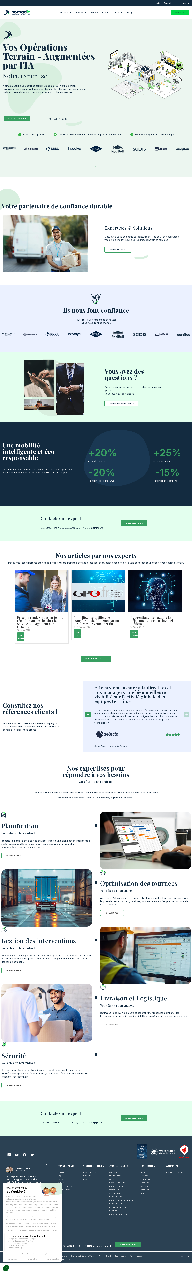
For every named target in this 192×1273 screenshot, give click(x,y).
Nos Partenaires (90, 1172)
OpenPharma (115, 1190)
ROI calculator (63, 1190)
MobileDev (145, 1190)
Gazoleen (113, 1179)
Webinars (61, 1183)
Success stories (64, 1186)
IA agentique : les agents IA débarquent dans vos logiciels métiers (152, 620)
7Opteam (144, 1176)
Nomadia (144, 1172)
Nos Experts (88, 1179)
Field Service (115, 1176)
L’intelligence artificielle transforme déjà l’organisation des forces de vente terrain (96, 620)
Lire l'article (21, 636)
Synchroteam (115, 1193)
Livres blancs (63, 1179)
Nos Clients (88, 1176)
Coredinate (114, 1172)
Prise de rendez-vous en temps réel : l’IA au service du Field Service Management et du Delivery (40, 622)
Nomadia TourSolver (118, 1204)
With (142, 1193)
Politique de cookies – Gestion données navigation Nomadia (120, 1256)
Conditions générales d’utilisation (83, 1256)
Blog (59, 1176)
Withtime (113, 1211)
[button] (88, 714)
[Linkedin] (9, 1154)
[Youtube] (16, 1154)
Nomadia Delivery (117, 1183)
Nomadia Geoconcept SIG (120, 1214)
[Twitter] (32, 1154)
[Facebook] (24, 1154)
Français (184, 3)
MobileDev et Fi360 (118, 1207)
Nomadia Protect (116, 1186)
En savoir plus (13, 855)
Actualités (61, 1172)
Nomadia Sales (115, 1197)
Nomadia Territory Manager (121, 1200)
